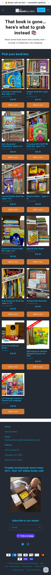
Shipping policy (18, 570)
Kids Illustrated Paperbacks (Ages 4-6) (12, 145)
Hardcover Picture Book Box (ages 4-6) (12, 250)
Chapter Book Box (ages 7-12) (37, 93)
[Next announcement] (48, 2)
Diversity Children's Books (10, 347)
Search (41, 10)
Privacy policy (27, 566)
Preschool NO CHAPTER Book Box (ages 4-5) (37, 145)
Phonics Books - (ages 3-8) (38, 197)
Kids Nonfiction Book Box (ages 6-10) (13, 302)
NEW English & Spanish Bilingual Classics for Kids (37, 353)
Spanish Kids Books (35, 249)
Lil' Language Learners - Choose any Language (12, 399)
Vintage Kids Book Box (37, 301)
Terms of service (40, 566)
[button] (3, 10)
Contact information (33, 570)
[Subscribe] (39, 527)
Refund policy (15, 566)
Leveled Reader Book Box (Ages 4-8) (13, 197)
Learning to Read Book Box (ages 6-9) (12, 93)
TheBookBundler (19, 563)
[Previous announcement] (2, 2)
